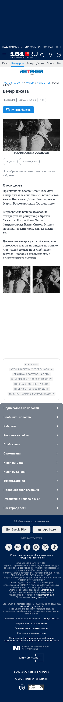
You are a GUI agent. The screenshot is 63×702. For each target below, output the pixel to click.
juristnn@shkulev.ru (45, 595)
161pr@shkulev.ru (50, 618)
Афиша (30, 83)
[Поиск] (42, 55)
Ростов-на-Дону (13, 83)
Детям (40, 63)
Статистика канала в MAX (22, 499)
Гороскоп (31, 364)
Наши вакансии (15, 471)
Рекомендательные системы (31, 633)
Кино (5, 63)
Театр (30, 63)
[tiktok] (54, 547)
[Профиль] (59, 55)
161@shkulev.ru (46, 590)
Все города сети (15, 508)
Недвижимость (12, 47)
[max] (36, 547)
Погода (48, 47)
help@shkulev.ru (39, 597)
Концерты (17, 63)
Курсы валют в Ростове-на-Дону (31, 369)
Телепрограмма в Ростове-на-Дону (31, 394)
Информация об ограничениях (31, 623)
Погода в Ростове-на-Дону (31, 384)
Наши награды (14, 462)
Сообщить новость (17, 417)
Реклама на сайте (16, 435)
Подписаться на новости (21, 408)
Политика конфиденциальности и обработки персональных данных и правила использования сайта (31, 639)
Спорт (50, 63)
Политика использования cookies (31, 628)
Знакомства (33, 47)
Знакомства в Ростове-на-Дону (31, 379)
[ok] (26, 547)
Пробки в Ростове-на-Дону (31, 389)
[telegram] (8, 547)
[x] (45, 547)
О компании (12, 453)
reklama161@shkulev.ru (31, 606)
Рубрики (10, 426)
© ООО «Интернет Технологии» (31, 679)
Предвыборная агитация (21, 490)
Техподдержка (14, 480)
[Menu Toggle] (4, 55)
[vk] (17, 547)
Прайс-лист (12, 444)
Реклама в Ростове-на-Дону (32, 374)
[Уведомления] (50, 55)
